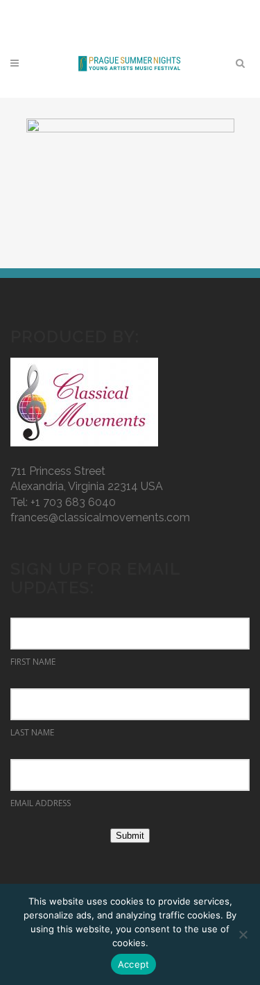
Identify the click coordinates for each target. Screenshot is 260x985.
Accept (134, 964)
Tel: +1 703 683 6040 (63, 502)
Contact (126, 11)
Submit (130, 835)
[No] (243, 934)
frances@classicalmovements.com (100, 517)
